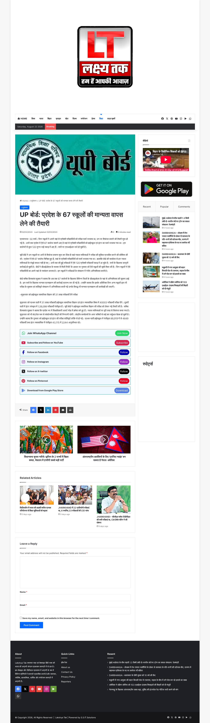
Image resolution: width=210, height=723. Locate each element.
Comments (184, 206)
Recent (147, 206)
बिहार (50, 118)
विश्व (33, 118)
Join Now (122, 333)
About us (65, 667)
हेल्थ (93, 118)
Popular (164, 206)
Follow (124, 352)
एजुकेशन (33, 200)
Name (23, 592)
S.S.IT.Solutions (88, 717)
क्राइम (58, 118)
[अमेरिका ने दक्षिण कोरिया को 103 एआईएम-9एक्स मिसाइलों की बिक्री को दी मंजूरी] (151, 286)
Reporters (66, 681)
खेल (66, 118)
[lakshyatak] (105, 57)
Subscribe (122, 342)
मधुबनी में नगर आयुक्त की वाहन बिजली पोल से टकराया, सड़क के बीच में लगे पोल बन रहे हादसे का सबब (175, 270)
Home (23, 118)
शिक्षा (101, 118)
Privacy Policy (68, 677)
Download (122, 390)
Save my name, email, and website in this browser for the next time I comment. (61, 618)
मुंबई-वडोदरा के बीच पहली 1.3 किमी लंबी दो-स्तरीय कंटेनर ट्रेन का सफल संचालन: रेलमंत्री (175, 221)
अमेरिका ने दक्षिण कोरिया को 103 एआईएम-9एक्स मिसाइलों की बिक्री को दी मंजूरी (175, 285)
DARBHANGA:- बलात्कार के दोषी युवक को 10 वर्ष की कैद (132, 675)
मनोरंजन (84, 118)
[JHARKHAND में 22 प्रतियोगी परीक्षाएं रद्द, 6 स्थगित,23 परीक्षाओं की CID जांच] (75, 495)
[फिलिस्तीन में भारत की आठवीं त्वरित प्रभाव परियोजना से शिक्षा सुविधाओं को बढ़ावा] (37, 495)
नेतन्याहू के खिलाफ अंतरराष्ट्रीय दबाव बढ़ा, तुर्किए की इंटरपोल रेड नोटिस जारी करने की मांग (143, 689)
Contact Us (66, 672)
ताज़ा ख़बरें (111, 118)
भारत (41, 118)
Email (23, 605)
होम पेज (64, 662)
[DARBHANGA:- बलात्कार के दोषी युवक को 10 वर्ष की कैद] (151, 258)
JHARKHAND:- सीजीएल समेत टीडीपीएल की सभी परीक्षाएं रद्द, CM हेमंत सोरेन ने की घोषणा (113, 519)
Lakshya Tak (61, 717)
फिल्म (75, 118)
